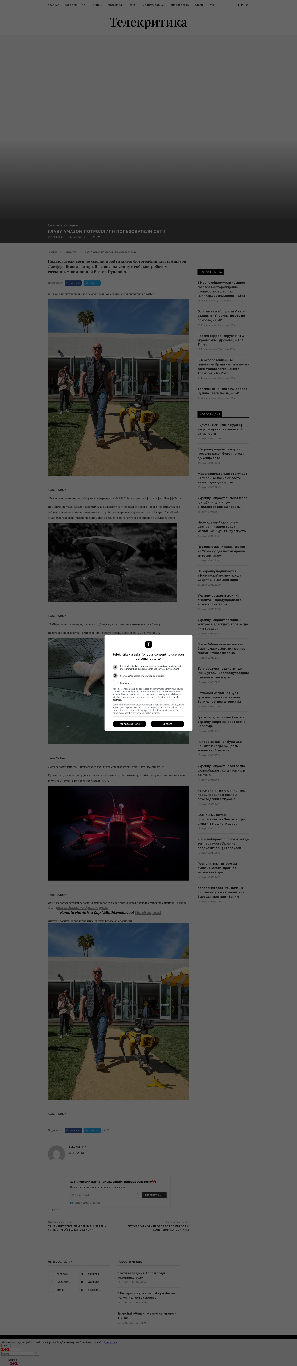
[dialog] (148, 683)
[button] (148, 683)
